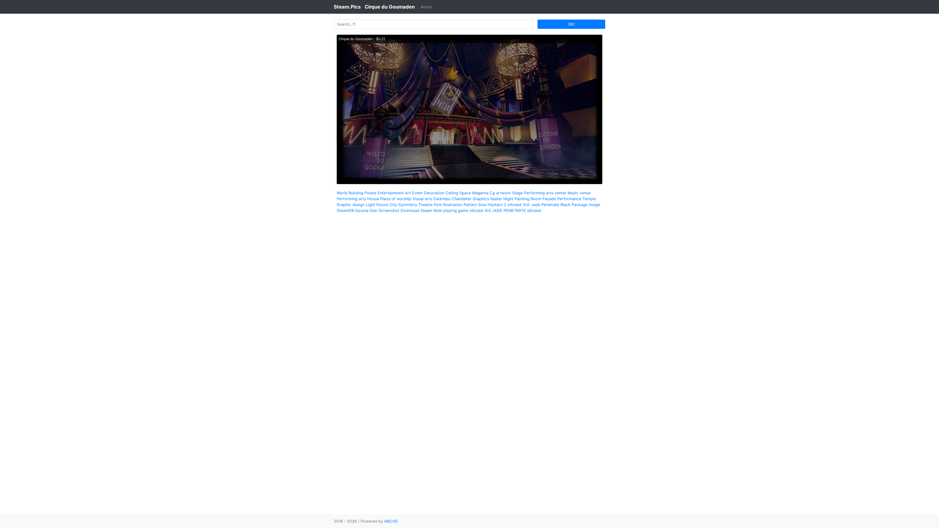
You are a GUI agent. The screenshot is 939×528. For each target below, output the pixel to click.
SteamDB (345, 210)
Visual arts (422, 198)
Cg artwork (500, 192)
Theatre (425, 204)
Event (417, 192)
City (393, 204)
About (426, 6)
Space (465, 192)
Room (536, 198)
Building (356, 192)
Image (594, 204)
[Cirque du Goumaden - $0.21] (469, 109)
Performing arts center (545, 192)
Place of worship (395, 198)
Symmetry (407, 204)
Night (508, 198)
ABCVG (391, 521)
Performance (569, 198)
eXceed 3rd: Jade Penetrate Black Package (548, 204)
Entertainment (391, 192)
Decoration (434, 192)
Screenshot (389, 210)
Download (410, 210)
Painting (521, 198)
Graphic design (351, 204)
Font (438, 204)
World (342, 192)
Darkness (441, 198)
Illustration (452, 204)
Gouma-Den (366, 210)
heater (496, 198)
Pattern (470, 204)
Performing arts (351, 198)
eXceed (534, 210)
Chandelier (461, 198)
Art (408, 192)
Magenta (480, 192)
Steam (426, 210)
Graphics (481, 198)
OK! (571, 24)
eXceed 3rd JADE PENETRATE (498, 210)
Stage (517, 192)
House (373, 198)
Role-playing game (451, 210)
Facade (549, 198)
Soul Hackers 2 (492, 204)
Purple (370, 192)
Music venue (579, 192)
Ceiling (452, 192)
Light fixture (377, 204)
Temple (589, 198)
